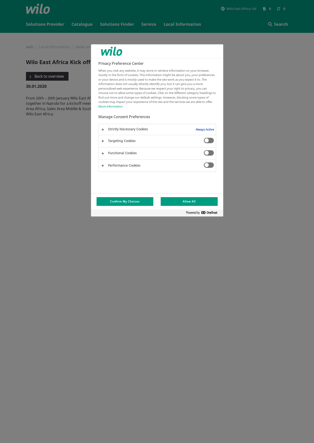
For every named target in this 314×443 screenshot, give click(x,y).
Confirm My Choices (125, 201)
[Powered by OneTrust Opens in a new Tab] (203, 213)
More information (110, 106)
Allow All (189, 201)
